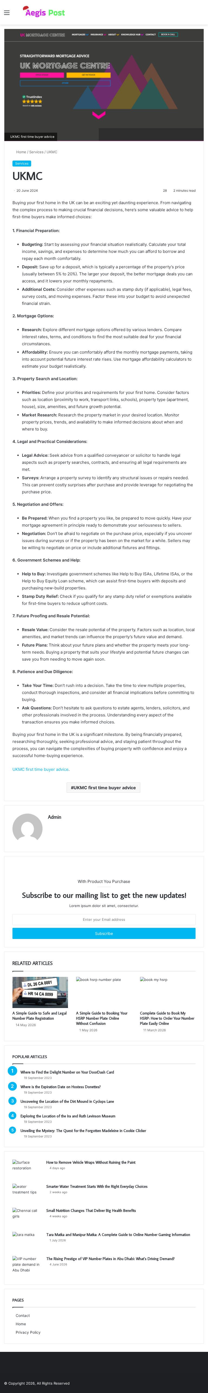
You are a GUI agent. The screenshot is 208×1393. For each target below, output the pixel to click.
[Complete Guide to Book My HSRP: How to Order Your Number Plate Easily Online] (168, 992)
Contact (23, 1315)
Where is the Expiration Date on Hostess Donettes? (61, 1086)
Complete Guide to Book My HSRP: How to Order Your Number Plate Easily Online (167, 1018)
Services (36, 152)
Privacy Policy (28, 1332)
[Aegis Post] (42, 12)
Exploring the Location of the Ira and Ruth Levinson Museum (68, 1116)
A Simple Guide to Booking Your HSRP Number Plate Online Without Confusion (101, 1018)
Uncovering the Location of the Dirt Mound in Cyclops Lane (67, 1101)
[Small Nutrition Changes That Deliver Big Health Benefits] (27, 1218)
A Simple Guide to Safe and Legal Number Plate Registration (39, 1016)
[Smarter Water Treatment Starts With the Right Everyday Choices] (27, 1194)
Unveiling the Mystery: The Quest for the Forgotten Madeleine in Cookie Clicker (83, 1130)
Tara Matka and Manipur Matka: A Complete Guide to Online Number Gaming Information (118, 1234)
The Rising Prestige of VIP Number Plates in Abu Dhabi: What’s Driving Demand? (110, 1258)
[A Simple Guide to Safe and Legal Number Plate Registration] (40, 992)
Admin (54, 817)
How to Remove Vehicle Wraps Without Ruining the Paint (90, 1162)
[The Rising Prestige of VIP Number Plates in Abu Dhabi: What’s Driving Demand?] (27, 1266)
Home (20, 152)
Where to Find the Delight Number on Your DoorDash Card (67, 1072)
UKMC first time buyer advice (40, 769)
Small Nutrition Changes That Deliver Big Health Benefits (91, 1210)
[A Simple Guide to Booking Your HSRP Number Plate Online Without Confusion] (104, 992)
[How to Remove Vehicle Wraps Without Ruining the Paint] (27, 1170)
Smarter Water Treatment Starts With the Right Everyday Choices (97, 1186)
